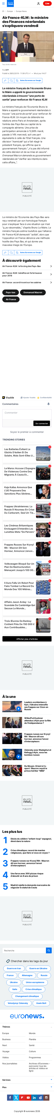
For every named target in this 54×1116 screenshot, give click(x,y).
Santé (31, 1045)
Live (47, 3)
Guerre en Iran (14, 968)
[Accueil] (3, 11)
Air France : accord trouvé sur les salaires (21, 282)
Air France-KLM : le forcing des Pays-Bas (21, 266)
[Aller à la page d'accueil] (10, 3)
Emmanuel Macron (33, 292)
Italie (14, 989)
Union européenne (35, 982)
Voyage (5, 1051)
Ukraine (14, 982)
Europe (10, 11)
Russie (44, 975)
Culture (32, 1051)
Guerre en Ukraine (38, 968)
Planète (32, 1039)
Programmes (35, 1057)
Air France (11, 299)
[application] (27, 46)
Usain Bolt (41, 1003)
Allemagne (27, 975)
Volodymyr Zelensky (18, 1003)
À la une (9, 697)
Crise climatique (33, 989)
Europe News (21, 11)
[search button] (49, 950)
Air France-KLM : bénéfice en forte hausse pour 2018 (22, 274)
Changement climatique (27, 996)
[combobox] (27, 950)
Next (4, 1045)
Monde (32, 1033)
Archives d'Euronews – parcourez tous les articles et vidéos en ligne (39, 1067)
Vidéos (5, 1057)
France (10, 975)
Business (6, 1039)
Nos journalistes (9, 1063)
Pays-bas (10, 292)
